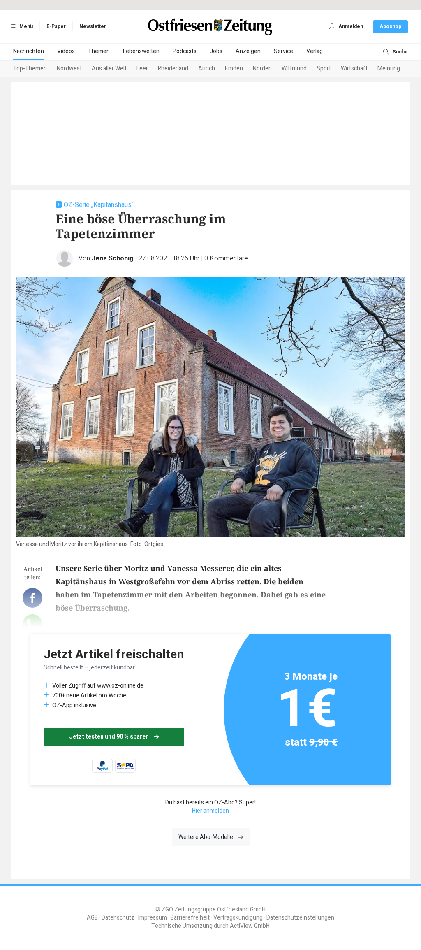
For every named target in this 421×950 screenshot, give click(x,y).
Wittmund (294, 68)
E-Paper (56, 26)
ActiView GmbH (250, 926)
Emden (234, 68)
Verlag (314, 51)
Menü (25, 26)
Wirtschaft (354, 68)
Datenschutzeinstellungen (300, 917)
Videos (66, 51)
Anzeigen (248, 51)
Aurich (206, 68)
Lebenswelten (141, 51)
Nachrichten (28, 51)
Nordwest (69, 68)
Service (283, 51)
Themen (99, 51)
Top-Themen (30, 68)
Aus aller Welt (109, 68)
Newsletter (92, 26)
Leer (142, 68)
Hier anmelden (210, 810)
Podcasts (185, 51)
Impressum (152, 917)
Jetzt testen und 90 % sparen (109, 736)
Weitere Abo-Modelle (205, 837)
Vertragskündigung (238, 917)
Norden (262, 68)
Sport (324, 68)
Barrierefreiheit (190, 917)
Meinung (388, 68)
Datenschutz (118, 917)
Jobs (216, 51)
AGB (92, 917)
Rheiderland (173, 68)
